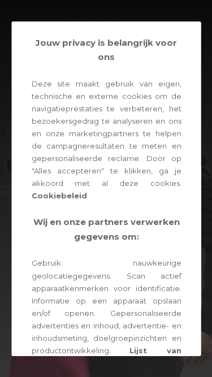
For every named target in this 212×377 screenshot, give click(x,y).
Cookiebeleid (58, 195)
